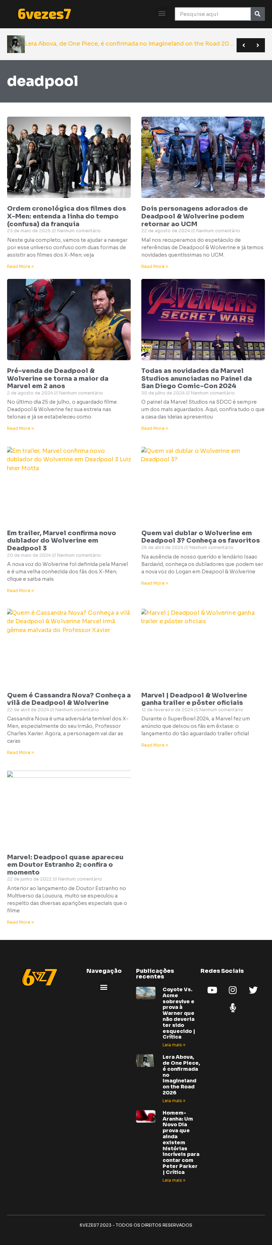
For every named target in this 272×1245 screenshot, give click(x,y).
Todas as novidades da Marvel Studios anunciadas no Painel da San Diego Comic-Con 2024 (196, 378)
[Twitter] (253, 990)
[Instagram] (233, 990)
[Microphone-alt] (233, 1007)
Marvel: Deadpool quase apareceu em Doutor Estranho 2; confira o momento (65, 864)
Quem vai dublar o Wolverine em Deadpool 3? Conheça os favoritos (200, 537)
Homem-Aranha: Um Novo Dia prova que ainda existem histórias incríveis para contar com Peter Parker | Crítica (181, 1142)
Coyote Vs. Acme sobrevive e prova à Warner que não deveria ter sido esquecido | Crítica (179, 1013)
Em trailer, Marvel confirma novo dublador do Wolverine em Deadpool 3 (61, 540)
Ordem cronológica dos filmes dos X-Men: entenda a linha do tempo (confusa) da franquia (66, 216)
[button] (162, 13)
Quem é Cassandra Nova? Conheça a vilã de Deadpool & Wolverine (69, 699)
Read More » (20, 266)
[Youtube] (212, 990)
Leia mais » (174, 1044)
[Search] (258, 14)
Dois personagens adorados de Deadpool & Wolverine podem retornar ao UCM (194, 216)
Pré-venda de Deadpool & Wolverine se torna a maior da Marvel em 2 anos (57, 378)
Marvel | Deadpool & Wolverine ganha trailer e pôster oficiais (194, 699)
